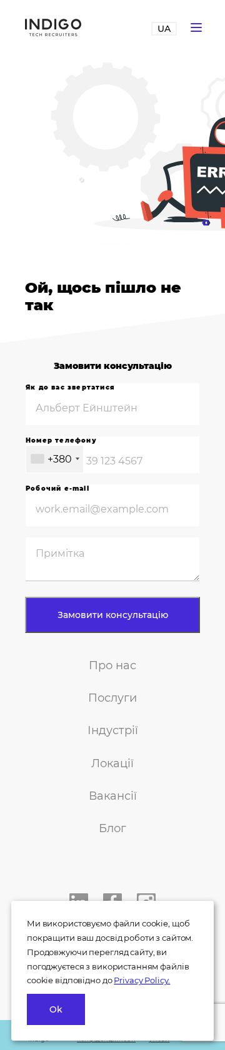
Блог (112, 828)
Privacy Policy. (142, 980)
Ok (55, 1009)
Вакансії (113, 796)
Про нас (112, 665)
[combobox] (54, 459)
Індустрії (113, 730)
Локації (112, 763)
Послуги (112, 698)
